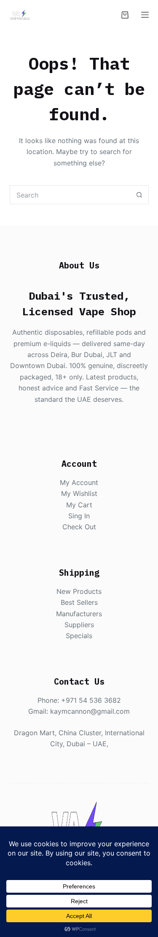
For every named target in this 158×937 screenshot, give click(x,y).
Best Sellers (79, 602)
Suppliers (79, 624)
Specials (79, 635)
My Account (79, 482)
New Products (79, 591)
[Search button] (139, 195)
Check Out (79, 527)
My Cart (79, 505)
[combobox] (70, 194)
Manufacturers (79, 613)
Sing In (79, 516)
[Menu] (145, 15)
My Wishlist (79, 493)
